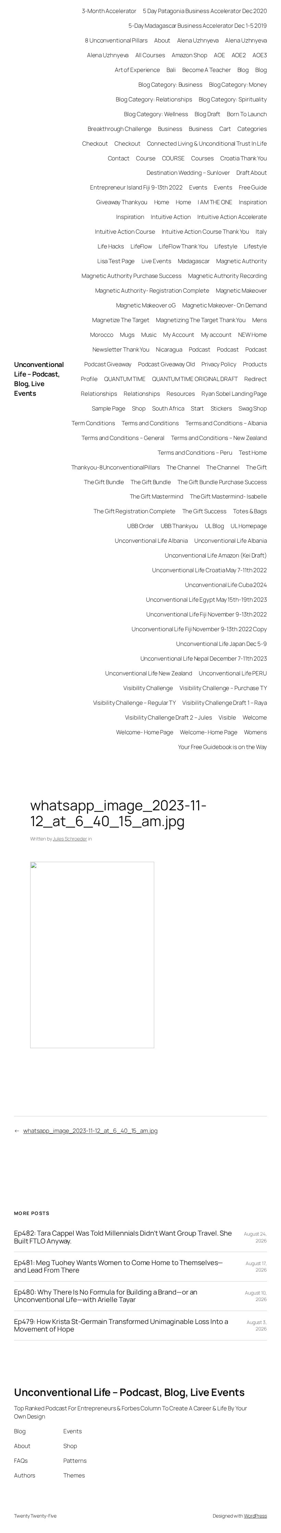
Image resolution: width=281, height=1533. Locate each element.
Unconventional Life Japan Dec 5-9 (221, 644)
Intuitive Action (171, 217)
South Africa (168, 408)
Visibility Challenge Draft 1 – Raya (224, 703)
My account (216, 335)
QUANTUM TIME (125, 379)
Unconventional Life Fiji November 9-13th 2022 (206, 614)
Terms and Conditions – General (123, 438)
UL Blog (214, 526)
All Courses (150, 55)
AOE (219, 55)
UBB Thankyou (179, 526)
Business (170, 129)
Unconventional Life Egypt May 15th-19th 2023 (206, 599)
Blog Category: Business (170, 84)
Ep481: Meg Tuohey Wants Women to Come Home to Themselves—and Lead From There (118, 1266)
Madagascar (194, 261)
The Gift (256, 467)
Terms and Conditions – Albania (226, 423)
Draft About (251, 172)
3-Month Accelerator (109, 11)
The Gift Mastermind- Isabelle (228, 496)
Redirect (255, 379)
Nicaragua (169, 349)
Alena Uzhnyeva (198, 40)
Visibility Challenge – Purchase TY (223, 688)
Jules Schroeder (70, 838)
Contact (119, 158)
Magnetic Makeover (241, 290)
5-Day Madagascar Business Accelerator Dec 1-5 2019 (198, 25)
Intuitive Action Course (125, 231)
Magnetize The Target (120, 320)
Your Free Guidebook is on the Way (222, 747)
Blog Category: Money (238, 84)
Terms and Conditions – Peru (195, 452)
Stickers (221, 408)
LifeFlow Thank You (183, 246)
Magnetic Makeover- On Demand (224, 305)
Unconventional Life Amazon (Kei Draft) (216, 555)
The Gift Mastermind (156, 496)
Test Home (253, 452)
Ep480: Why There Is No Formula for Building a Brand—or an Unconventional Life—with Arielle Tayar (105, 1296)
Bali (171, 70)
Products (255, 364)
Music (149, 335)
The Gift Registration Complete (134, 511)
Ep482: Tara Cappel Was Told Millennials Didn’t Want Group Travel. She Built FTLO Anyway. (123, 1237)
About (162, 40)
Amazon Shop (189, 55)
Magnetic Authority (241, 261)
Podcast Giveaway (107, 364)
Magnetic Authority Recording (227, 276)
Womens (255, 732)
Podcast (199, 349)
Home (162, 202)
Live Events (156, 261)
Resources (181, 393)
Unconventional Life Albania (151, 540)
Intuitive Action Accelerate (232, 217)
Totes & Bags (250, 511)
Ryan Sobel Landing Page (234, 393)
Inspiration (253, 202)
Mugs (127, 335)
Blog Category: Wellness (156, 114)
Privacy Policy (218, 364)
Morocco (101, 335)
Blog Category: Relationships (154, 99)
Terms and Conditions (150, 423)
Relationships (99, 393)
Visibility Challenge (148, 688)
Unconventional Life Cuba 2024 (226, 585)
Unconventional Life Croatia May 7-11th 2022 (209, 570)
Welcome (255, 717)
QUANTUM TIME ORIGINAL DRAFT (194, 379)
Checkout (95, 143)
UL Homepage (249, 526)
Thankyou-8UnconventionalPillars (115, 467)
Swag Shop (253, 408)
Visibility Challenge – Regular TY (134, 703)
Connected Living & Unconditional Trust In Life (207, 143)
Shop (139, 408)
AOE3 (260, 55)
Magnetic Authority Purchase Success (132, 276)
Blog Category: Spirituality (233, 99)
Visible (227, 717)
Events (198, 187)
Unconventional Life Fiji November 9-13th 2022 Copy (199, 629)
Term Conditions (93, 423)
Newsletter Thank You (121, 349)
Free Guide (253, 187)
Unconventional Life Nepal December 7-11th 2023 (203, 658)
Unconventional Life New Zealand (148, 673)
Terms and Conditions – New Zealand (219, 438)
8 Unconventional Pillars (116, 40)
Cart (225, 129)
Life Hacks (111, 246)
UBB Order (140, 526)
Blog (243, 70)
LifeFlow (141, 246)
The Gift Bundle (104, 482)
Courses (202, 158)
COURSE (173, 158)
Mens (259, 320)
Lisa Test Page (116, 261)
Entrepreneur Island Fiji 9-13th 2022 (136, 187)
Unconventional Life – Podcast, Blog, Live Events (39, 379)
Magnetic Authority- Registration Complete (152, 290)
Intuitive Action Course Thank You (205, 231)
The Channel (183, 467)
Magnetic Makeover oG (146, 305)
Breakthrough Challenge (119, 129)
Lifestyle (226, 246)
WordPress (255, 1515)
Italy (261, 231)
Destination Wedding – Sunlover (188, 172)
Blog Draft (207, 114)
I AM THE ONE (215, 202)
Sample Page (108, 408)
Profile (89, 379)
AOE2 (239, 55)
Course (145, 158)
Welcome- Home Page (144, 732)
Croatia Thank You (243, 158)
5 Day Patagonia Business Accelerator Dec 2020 (205, 11)
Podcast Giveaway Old (166, 364)
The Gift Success (204, 511)
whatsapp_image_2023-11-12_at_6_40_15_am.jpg (90, 1131)
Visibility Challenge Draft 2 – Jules (168, 717)
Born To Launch (247, 114)
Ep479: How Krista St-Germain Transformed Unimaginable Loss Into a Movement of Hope (121, 1325)
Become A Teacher (206, 70)
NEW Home (252, 335)
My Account (178, 335)
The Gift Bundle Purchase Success (222, 482)
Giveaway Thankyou (121, 202)
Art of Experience (137, 70)
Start (197, 408)
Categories (252, 129)
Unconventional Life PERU (233, 673)
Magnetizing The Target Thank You (201, 320)
